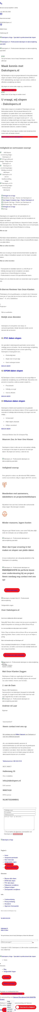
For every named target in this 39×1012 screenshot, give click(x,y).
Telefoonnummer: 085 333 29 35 (12, 761)
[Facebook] (3, 845)
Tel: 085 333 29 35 (5, 918)
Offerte (6, 1010)
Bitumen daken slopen (14, 401)
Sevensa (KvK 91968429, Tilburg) (12, 993)
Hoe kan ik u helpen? (25, 1007)
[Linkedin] (8, 845)
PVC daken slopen (12, 338)
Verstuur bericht (18, 834)
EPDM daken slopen (13, 371)
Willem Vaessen (20, 734)
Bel (1, 1010)
